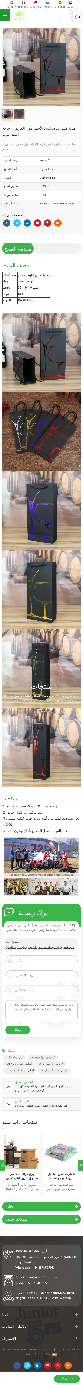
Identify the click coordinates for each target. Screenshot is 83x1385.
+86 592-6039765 (27, 1251)
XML (28, 1354)
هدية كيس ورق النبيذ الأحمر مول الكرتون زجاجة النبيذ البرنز (40, 947)
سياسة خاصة (46, 1350)
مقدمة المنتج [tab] (17, 248)
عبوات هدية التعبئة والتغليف (39, 696)
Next (80, 1165)
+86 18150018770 (37, 1283)
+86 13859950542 (27, 1257)
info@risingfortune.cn (42, 1277)
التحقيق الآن (66, 1379)
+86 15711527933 (44, 1267)
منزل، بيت (13, 696)
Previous (2, 1165)
